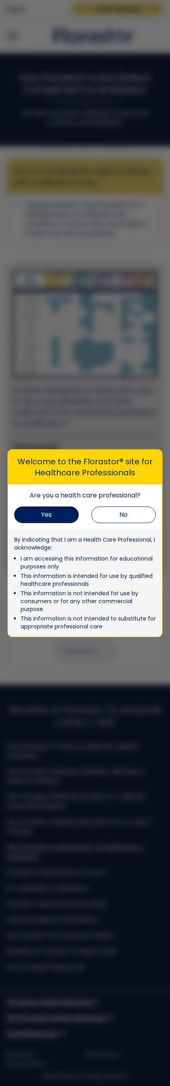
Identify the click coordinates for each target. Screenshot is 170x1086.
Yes (46, 514)
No (123, 514)
